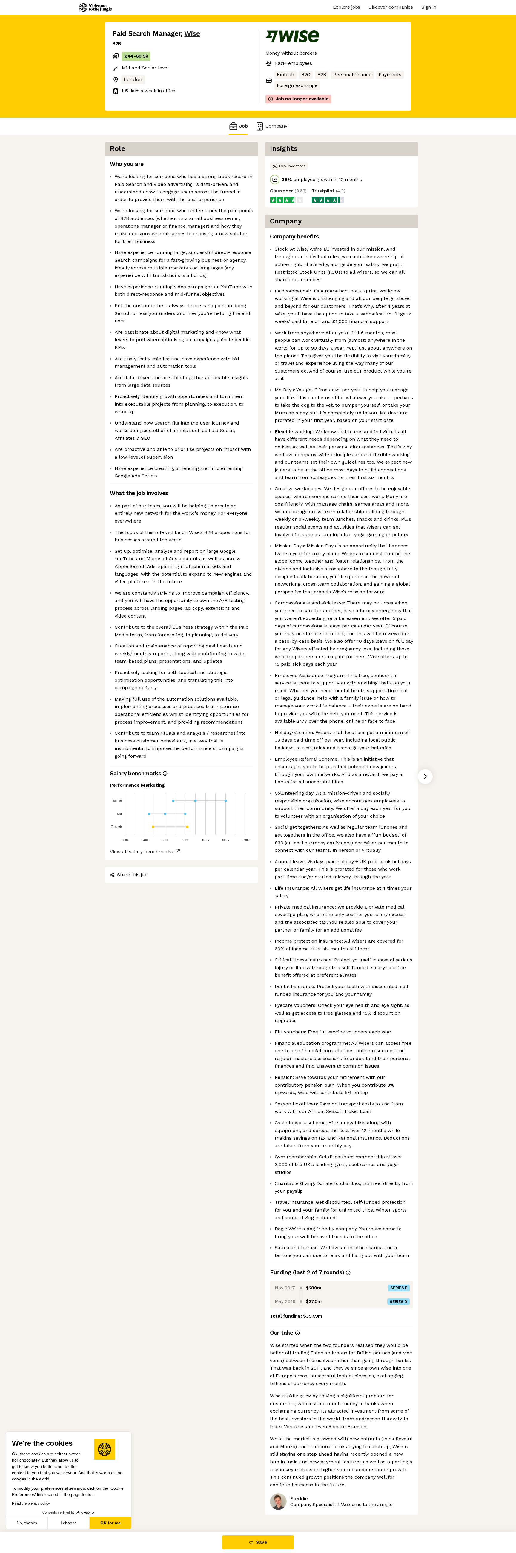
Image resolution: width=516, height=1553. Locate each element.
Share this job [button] (132, 874)
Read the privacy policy (31, 1503)
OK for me (110, 1522)
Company (276, 126)
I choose (69, 1522)
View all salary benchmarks (141, 851)
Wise (192, 34)
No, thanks (27, 1522)
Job (243, 126)
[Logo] (95, 7)
